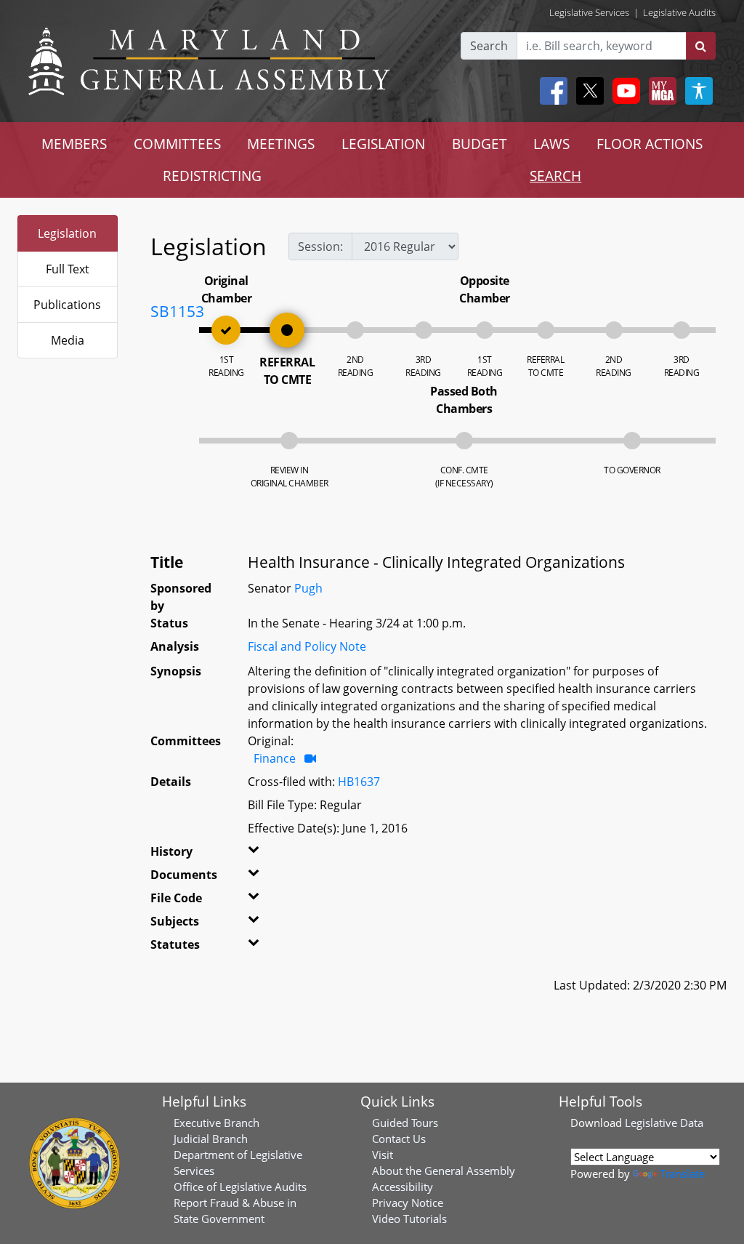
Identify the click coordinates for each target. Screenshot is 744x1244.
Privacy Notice (407, 1202)
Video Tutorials (409, 1218)
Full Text (67, 269)
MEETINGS (281, 144)
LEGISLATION (383, 144)
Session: (320, 246)
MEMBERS (74, 144)
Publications (67, 305)
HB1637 (359, 782)
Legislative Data (664, 1122)
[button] (261, 854)
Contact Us (399, 1138)
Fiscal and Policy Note (307, 646)
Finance (275, 758)
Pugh (308, 588)
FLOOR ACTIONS (650, 144)
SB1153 (177, 311)
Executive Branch (216, 1122)
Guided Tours (405, 1122)
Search (489, 46)
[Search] (701, 46)
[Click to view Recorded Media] (310, 758)
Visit (382, 1154)
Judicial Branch (211, 1138)
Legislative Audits (679, 12)
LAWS (551, 144)
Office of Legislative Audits (240, 1186)
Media (67, 340)
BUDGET (479, 144)
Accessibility (402, 1186)
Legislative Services (589, 12)
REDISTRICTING (212, 175)
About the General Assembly (443, 1170)
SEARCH (555, 175)
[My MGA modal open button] (659, 91)
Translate (682, 1173)
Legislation (67, 233)
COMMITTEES (177, 144)
